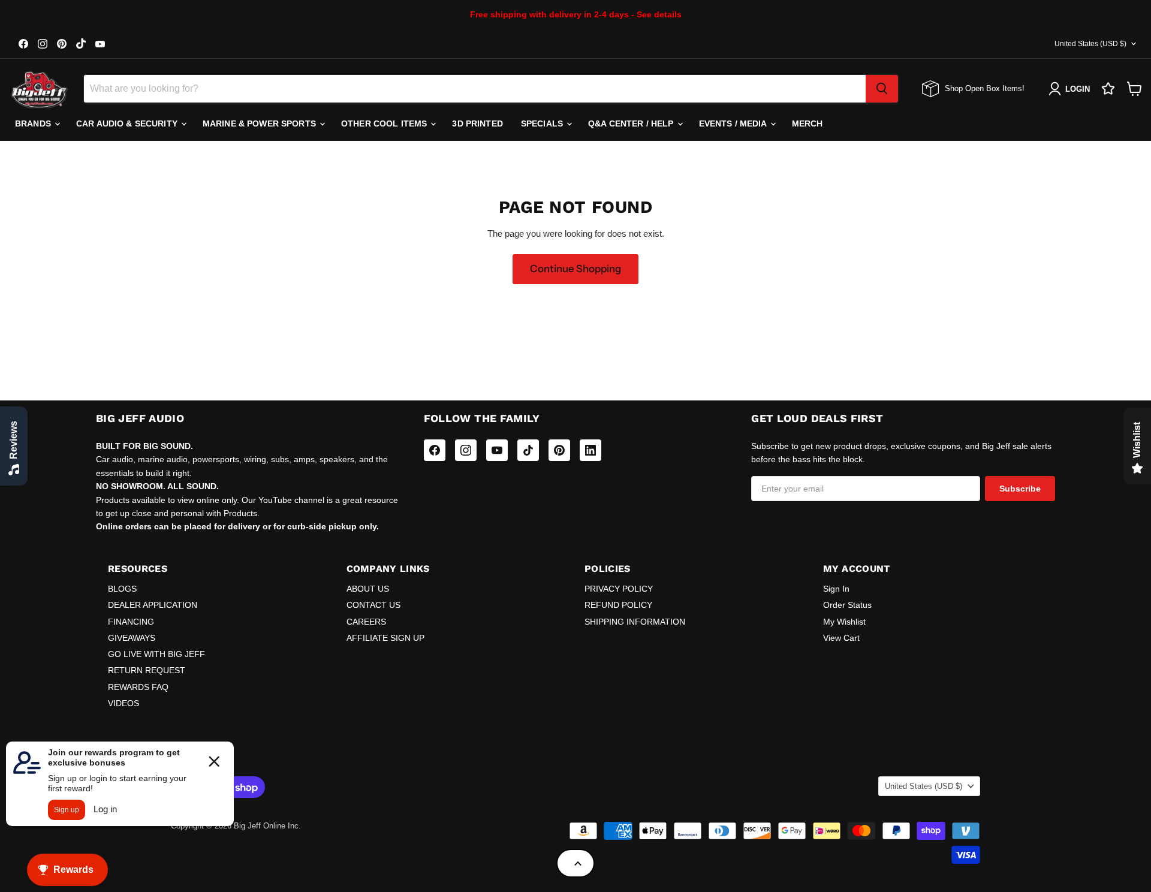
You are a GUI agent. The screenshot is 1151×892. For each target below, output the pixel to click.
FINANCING (131, 621)
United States (1090, 44)
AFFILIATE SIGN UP (385, 638)
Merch (807, 123)
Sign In (836, 588)
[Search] (882, 89)
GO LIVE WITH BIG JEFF (156, 654)
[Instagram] (466, 450)
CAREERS (366, 621)
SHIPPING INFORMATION (634, 621)
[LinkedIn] (590, 450)
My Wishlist (844, 621)
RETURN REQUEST (146, 670)
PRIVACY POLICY (618, 588)
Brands (34, 123)
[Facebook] (434, 450)
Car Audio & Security (128, 123)
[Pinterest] (559, 450)
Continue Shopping (575, 269)
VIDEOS (123, 703)
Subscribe (1020, 488)
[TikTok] (528, 450)
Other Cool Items (385, 123)
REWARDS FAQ (138, 687)
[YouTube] (497, 450)
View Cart (841, 638)
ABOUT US (367, 588)
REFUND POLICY (618, 605)
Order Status (847, 605)
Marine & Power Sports (260, 123)
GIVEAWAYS (131, 638)
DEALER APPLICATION (152, 605)
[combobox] (475, 89)
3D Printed (477, 123)
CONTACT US (373, 605)
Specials (543, 123)
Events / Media (734, 123)
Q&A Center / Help (632, 123)
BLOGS (122, 588)
